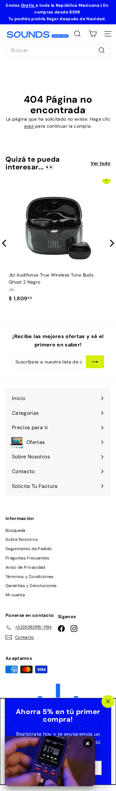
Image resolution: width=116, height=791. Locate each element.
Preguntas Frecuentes (27, 558)
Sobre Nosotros (21, 539)
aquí (29, 126)
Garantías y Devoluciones (31, 585)
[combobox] (58, 50)
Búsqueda (15, 530)
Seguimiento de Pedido (28, 548)
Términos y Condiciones (29, 576)
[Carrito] (92, 33)
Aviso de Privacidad (25, 567)
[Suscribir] (95, 361)
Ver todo (101, 163)
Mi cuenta (15, 595)
